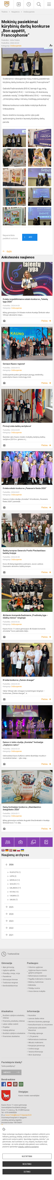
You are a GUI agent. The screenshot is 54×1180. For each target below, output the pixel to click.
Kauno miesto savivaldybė (28, 1096)
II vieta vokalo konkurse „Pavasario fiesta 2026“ (24, 488)
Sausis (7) (14, 900)
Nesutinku (27, 1164)
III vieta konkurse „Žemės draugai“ (18, 680)
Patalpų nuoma (34, 988)
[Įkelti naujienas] (19, 4)
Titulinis (4, 12)
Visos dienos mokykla (36, 991)
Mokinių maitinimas (35, 982)
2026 (11, 864)
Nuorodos (32, 1015)
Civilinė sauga (33, 1049)
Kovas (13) (14, 892)
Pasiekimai (7, 976)
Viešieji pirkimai (9, 1030)
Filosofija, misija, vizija (11, 973)
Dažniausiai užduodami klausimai (37, 1029)
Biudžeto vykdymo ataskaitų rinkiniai (13, 1016)
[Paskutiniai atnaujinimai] (29, 4)
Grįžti (9, 251)
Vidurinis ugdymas (35, 967)
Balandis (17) (15, 888)
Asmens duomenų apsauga (39, 1022)
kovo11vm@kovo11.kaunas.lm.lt (18, 1115)
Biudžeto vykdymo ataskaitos (14, 1033)
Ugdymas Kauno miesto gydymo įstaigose (37, 971)
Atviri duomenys (34, 1055)
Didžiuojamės (29, 12)
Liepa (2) (13, 876)
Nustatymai (27, 1156)
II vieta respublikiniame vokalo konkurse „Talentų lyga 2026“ (25, 300)
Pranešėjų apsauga (35, 1033)
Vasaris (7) (14, 896)
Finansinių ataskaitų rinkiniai (14, 1021)
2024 (11, 914)
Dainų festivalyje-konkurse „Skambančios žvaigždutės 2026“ (22, 808)
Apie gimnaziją (8, 967)
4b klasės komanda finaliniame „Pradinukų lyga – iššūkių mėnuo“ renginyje (25, 616)
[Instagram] (15, 1084)
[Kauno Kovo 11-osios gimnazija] (6, 4)
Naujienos (15, 12)
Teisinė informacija (35, 1052)
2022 (11, 928)
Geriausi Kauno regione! (14, 364)
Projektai (6, 1027)
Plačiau (44, 321)
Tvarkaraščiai (13, 954)
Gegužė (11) (14, 884)
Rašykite (7, 1072)
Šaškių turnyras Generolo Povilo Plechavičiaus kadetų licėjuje (24, 551)
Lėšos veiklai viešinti (10, 1024)
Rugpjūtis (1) (15, 872)
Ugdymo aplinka (9, 970)
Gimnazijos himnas (10, 980)
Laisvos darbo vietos (36, 1019)
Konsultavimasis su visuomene (40, 1025)
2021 (11, 935)
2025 (11, 907)
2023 (11, 921)
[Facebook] (3, 1084)
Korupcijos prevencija (36, 1046)
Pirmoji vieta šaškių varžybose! (17, 426)
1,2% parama (33, 1036)
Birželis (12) (15, 880)
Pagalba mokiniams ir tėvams (39, 979)
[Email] (21, 1084)
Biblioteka (32, 985)
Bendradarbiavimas (10, 986)
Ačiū (28, 237)
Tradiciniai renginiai (10, 983)
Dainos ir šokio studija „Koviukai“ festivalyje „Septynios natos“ (23, 743)
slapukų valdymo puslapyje (28, 1147)
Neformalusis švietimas (37, 976)
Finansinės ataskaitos (11, 1036)
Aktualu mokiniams (35, 1043)
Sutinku (27, 1172)
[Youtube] (9, 1084)
